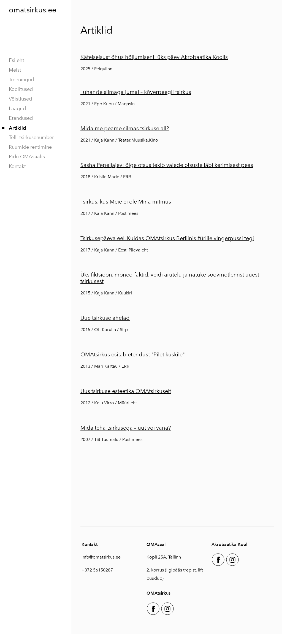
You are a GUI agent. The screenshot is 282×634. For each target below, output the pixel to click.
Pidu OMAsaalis (27, 157)
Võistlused (20, 99)
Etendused (21, 118)
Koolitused (21, 89)
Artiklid (17, 128)
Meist (15, 70)
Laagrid (17, 108)
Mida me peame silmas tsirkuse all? (124, 128)
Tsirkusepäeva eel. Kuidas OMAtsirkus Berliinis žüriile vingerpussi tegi (167, 238)
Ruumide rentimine (30, 147)
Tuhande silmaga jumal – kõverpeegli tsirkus (135, 92)
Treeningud (21, 80)
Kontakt (17, 166)
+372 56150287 (97, 570)
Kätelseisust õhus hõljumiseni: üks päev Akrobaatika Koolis (154, 57)
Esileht (16, 60)
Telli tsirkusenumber (31, 137)
